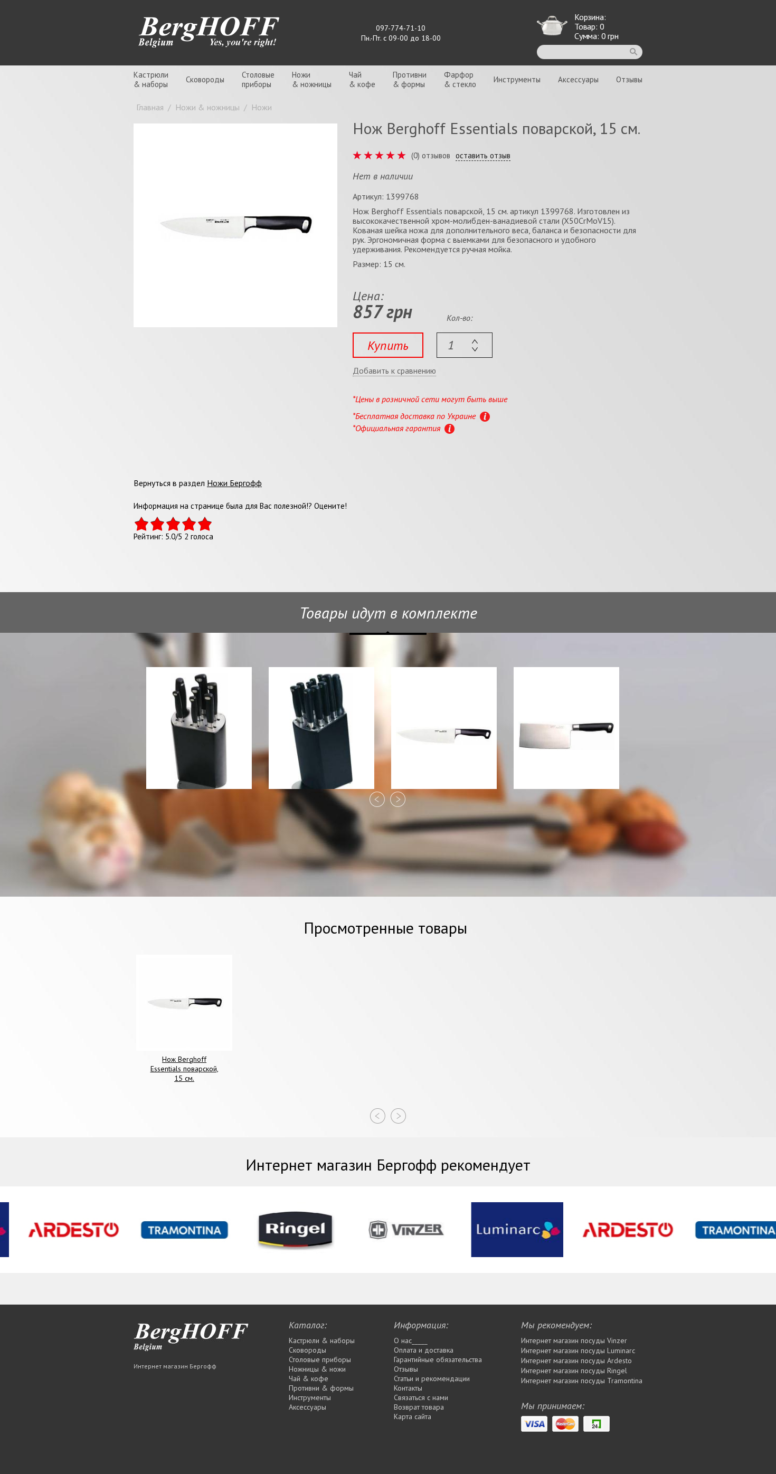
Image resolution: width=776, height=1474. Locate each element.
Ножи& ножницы (312, 79)
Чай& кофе (362, 79)
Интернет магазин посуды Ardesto (576, 1360)
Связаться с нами (421, 1397)
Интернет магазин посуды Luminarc (578, 1350)
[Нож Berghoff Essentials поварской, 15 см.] (235, 225)
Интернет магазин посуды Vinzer (574, 1340)
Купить (388, 345)
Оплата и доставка (423, 1350)
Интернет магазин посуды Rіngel (574, 1370)
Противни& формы (410, 79)
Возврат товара (419, 1407)
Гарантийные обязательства (438, 1359)
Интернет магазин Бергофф (175, 1366)
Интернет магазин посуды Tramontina (581, 1380)
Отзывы (629, 79)
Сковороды (205, 79)
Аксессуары (578, 79)
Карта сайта (412, 1416)
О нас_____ (411, 1340)
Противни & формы (321, 1388)
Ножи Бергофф (234, 483)
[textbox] (465, 345)
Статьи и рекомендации (432, 1378)
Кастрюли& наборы (151, 79)
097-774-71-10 (400, 28)
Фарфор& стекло (460, 79)
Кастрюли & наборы (322, 1340)
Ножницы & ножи (317, 1369)
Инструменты (517, 79)
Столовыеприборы (258, 79)
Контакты (408, 1388)
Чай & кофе (308, 1378)
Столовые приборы (320, 1359)
